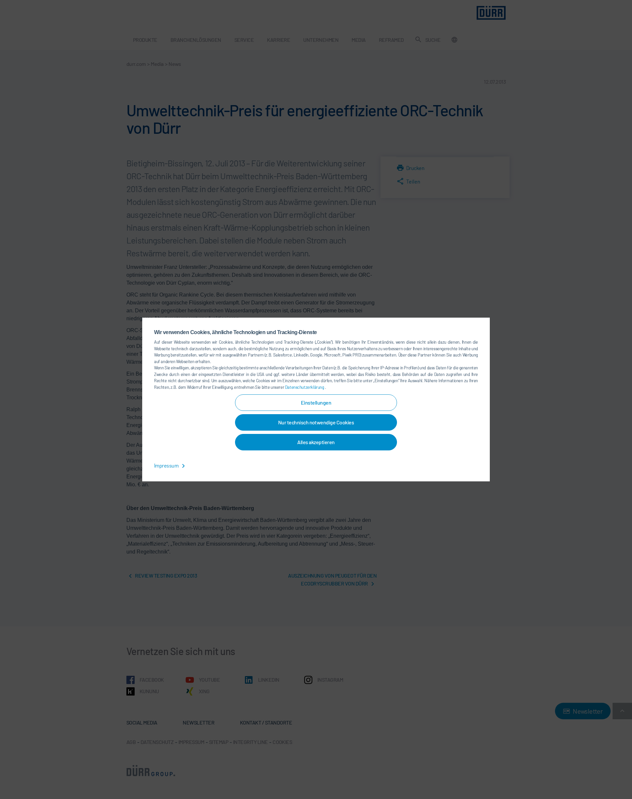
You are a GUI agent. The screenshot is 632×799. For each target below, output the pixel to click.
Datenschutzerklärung (305, 387)
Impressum (166, 465)
